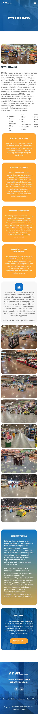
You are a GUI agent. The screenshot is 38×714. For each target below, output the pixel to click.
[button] (35, 2)
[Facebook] (16, 689)
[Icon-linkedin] (21, 689)
